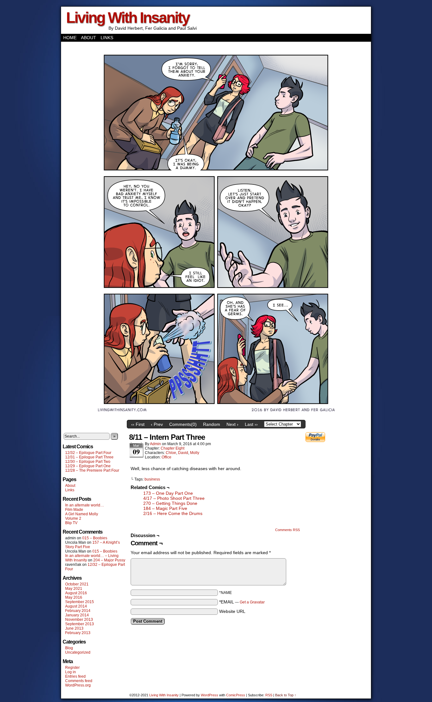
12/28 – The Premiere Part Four (92, 470)
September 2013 (79, 624)
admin (155, 444)
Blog (69, 648)
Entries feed (75, 676)
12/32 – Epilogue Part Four (88, 453)
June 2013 (74, 628)
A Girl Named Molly (81, 514)
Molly (194, 453)
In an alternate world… (84, 505)
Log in (70, 672)
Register (72, 667)
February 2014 (77, 610)
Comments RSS (287, 530)
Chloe (171, 453)
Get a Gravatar (252, 602)
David (183, 453)
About (88, 37)
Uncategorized (77, 652)
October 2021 (77, 584)
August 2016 (76, 593)
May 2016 (73, 597)
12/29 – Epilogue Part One (88, 466)
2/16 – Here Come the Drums (172, 513)
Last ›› (251, 424)
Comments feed (78, 681)
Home (70, 37)
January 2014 (77, 615)
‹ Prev (157, 424)
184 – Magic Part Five (165, 508)
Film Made (74, 509)
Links (107, 37)
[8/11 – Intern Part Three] (216, 415)
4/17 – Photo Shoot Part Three (174, 498)
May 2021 (73, 588)
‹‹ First (138, 424)
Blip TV (71, 523)
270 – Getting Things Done (170, 503)
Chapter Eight (172, 448)
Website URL (232, 611)
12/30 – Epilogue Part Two (87, 461)
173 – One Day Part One (168, 493)
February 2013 (77, 633)
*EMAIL (242, 601)
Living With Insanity (127, 17)
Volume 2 (73, 518)
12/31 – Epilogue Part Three (89, 457)
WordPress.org (78, 685)
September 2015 (79, 602)
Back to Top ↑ (285, 695)
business (152, 479)
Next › (232, 424)
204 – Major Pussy (109, 560)
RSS (268, 695)
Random (211, 424)
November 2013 (79, 619)
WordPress (209, 695)
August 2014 (76, 606)
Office (166, 457)
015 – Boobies (94, 538)
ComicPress (235, 695)
